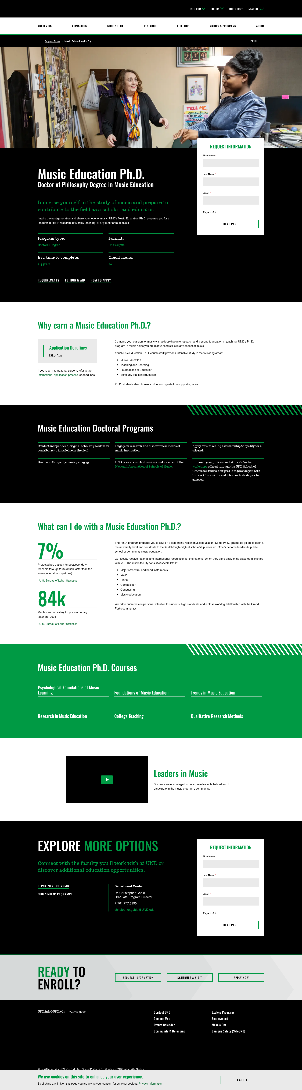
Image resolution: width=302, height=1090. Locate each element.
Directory (236, 9)
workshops (199, 466)
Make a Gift (219, 1025)
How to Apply (101, 280)
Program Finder (52, 41)
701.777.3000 (77, 1011)
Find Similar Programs (55, 894)
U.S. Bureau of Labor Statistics (58, 580)
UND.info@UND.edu (51, 1011)
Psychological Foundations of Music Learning (68, 690)
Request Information (138, 977)
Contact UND (162, 1012)
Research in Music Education (62, 716)
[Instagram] (40, 1021)
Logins (215, 9)
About (260, 26)
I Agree (250, 1080)
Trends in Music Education (213, 692)
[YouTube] (65, 1021)
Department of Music (53, 886)
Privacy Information (151, 1083)
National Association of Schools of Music (143, 466)
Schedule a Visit (189, 977)
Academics (45, 26)
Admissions (79, 26)
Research (150, 26)
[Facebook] (48, 1021)
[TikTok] (73, 1021)
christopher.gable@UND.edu (134, 909)
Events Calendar (164, 1025)
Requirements (48, 280)
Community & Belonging (169, 1031)
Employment (220, 1018)
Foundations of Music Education (141, 692)
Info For (195, 9)
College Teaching (128, 716)
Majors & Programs (223, 26)
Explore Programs (223, 1012)
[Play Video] (107, 779)
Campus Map (162, 1018)
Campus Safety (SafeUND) (228, 1031)
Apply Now (241, 977)
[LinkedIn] (57, 1021)
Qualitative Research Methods (217, 716)
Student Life (115, 26)
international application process (58, 375)
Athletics (183, 26)
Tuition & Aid (75, 280)
